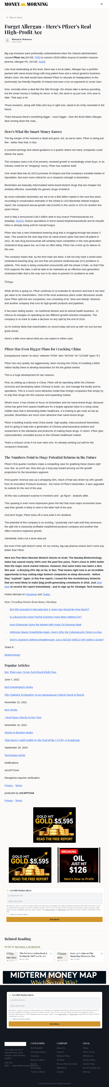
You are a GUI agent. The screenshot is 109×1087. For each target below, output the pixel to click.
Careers (60, 1052)
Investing (35, 1056)
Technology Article (15, 755)
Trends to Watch (38, 1072)
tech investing (12, 687)
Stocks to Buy (12, 732)
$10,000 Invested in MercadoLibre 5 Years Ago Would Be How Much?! (49, 609)
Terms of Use (89, 1052)
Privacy (9, 785)
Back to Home (16, 17)
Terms (18, 785)
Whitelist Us (88, 1056)
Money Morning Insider (67, 1064)
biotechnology (12, 654)
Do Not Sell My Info (91, 1068)
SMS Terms (61, 909)
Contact (60, 1072)
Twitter (46, 594)
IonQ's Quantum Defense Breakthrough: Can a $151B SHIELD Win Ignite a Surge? (57, 639)
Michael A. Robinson (27, 947)
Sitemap (86, 1072)
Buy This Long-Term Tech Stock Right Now (30, 672)
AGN (41, 61)
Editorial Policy (63, 1056)
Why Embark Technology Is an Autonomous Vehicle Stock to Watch (44, 695)
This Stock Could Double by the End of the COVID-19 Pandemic (42, 740)
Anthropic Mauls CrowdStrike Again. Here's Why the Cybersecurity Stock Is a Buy (56, 632)
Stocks (34, 1064)
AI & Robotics (37, 1048)
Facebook (31, 594)
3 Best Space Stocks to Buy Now (23, 717)
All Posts (60, 1060)
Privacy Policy (50, 909)
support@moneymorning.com (25, 1065)
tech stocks (26, 687)
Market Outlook (37, 1060)
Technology (36, 1068)
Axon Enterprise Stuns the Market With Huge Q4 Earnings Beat (45, 624)
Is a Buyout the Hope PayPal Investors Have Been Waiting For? (46, 617)
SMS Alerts (62, 1068)
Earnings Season (38, 1052)
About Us (61, 1048)
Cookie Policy (89, 1064)
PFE (37, 57)
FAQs (85, 1048)
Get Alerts (54, 919)
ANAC (19, 221)
